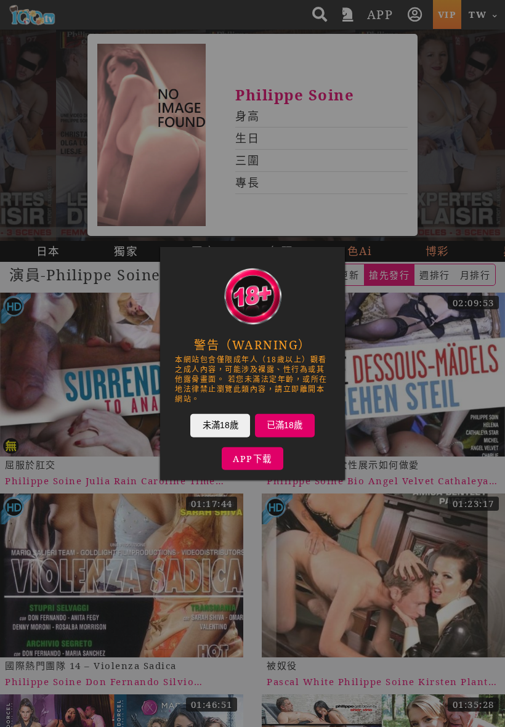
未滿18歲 (220, 425)
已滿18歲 (284, 425)
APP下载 (252, 459)
